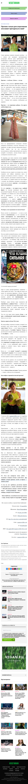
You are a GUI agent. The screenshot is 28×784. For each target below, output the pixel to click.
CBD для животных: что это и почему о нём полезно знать (20, 714)
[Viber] (17, 569)
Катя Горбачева (4, 33)
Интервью (17, 730)
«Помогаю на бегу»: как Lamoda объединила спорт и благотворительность (21, 733)
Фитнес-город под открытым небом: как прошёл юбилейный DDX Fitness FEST (16, 617)
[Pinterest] (13, 569)
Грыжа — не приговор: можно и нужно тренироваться (14, 575)
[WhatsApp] (19, 569)
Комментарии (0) (6, 675)
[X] (15, 569)
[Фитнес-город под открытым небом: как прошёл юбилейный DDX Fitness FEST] (4, 616)
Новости (10, 590)
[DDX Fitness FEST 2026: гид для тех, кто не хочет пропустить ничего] (7, 726)
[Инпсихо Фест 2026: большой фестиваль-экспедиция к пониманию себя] (4, 599)
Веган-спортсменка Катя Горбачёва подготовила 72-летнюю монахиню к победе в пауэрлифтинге (14, 581)
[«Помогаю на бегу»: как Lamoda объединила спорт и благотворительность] (21, 726)
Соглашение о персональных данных (14, 775)
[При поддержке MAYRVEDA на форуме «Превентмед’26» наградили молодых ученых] (7, 706)
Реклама (17, 770)
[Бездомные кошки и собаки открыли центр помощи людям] (4, 592)
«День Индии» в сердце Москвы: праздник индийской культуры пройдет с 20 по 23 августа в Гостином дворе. (15, 608)
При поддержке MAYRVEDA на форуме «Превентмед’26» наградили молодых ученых (6, 715)
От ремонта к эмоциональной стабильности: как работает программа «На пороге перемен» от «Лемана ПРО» (20, 752)
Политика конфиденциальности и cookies (14, 773)
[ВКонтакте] (7, 569)
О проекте (11, 770)
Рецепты (11, 768)
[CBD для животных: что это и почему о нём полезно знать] (21, 706)
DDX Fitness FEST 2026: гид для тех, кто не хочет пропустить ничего (6, 733)
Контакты (23, 768)
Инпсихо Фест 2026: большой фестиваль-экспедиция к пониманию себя (16, 600)
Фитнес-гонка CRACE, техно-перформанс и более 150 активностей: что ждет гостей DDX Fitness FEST (20, 696)
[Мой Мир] (11, 569)
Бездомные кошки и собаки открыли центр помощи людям (16, 592)
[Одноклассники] (9, 569)
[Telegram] (21, 569)
